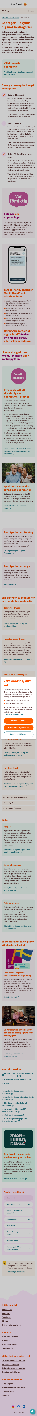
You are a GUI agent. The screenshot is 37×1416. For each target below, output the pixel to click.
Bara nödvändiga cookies (18, 727)
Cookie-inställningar (18, 734)
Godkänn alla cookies (18, 721)
